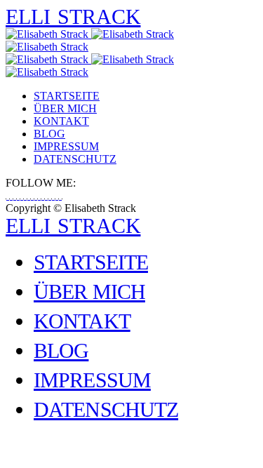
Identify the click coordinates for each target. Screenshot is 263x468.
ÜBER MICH (65, 108)
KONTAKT (61, 121)
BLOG (49, 134)
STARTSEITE (67, 96)
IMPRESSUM (66, 146)
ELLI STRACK (73, 16)
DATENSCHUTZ (75, 159)
